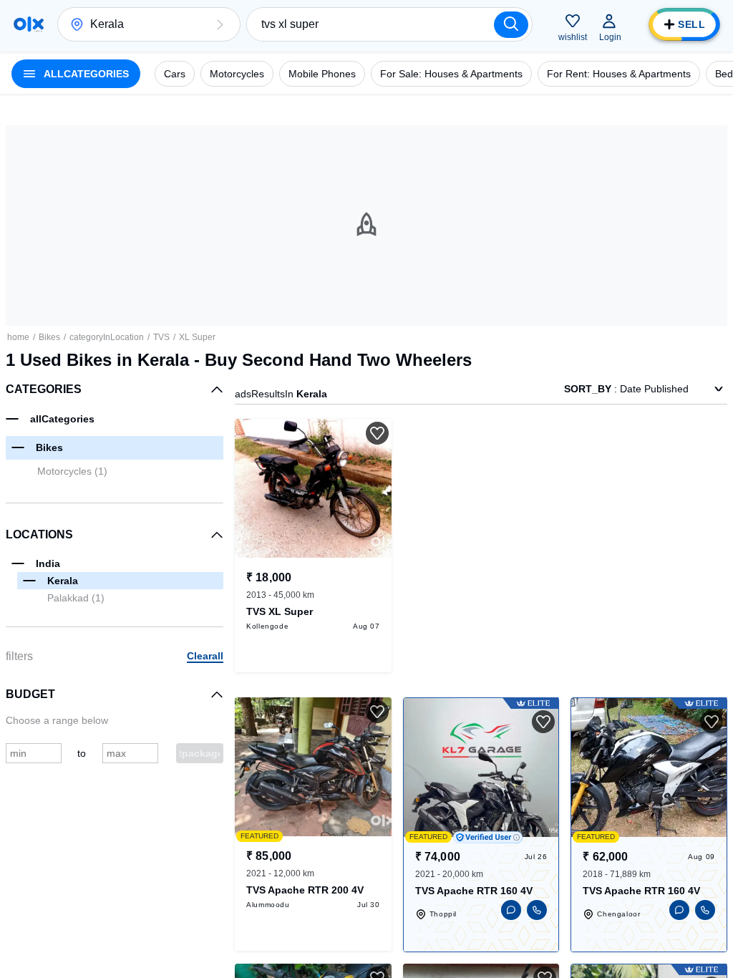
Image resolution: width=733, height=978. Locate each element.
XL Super (197, 337)
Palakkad (76, 598)
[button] (219, 24)
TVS (161, 337)
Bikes (49, 337)
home (18, 337)
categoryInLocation (106, 337)
